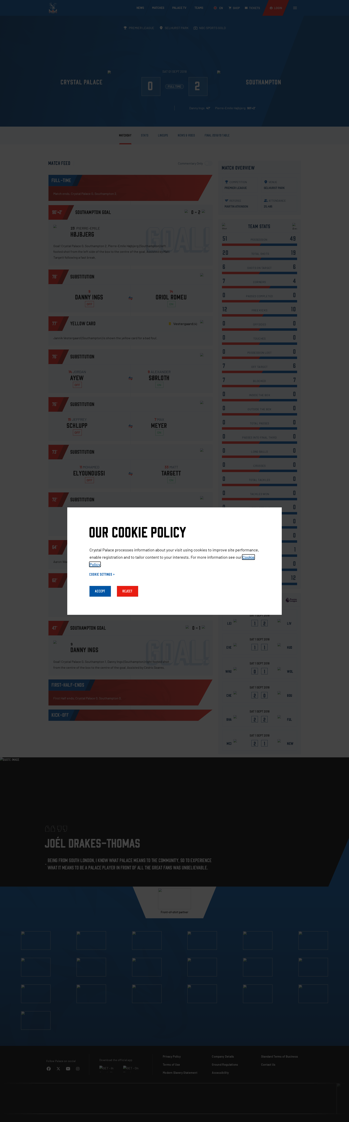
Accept (100, 591)
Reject (127, 591)
